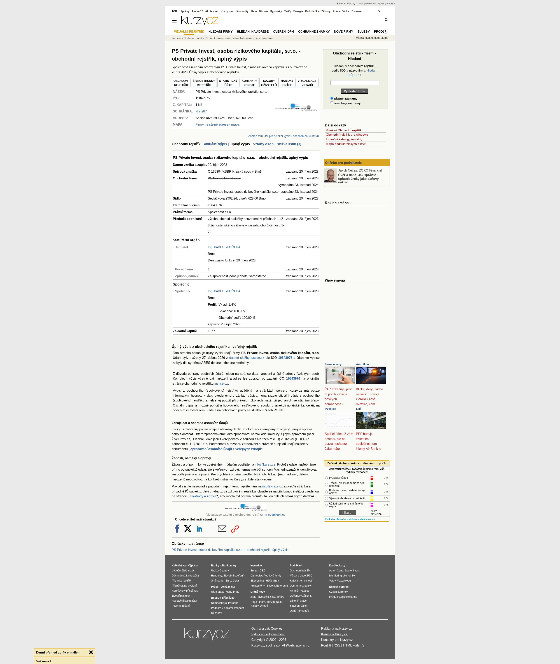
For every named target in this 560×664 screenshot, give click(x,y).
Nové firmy (343, 31)
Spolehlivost (352, 570)
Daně (293, 610)
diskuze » (354, 519)
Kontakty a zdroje (202, 496)
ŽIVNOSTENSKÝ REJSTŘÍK (204, 83)
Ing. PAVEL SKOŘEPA (224, 247)
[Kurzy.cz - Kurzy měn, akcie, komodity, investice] (199, 24)
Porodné (233, 602)
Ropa (253, 601)
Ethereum (282, 585)
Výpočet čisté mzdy (183, 570)
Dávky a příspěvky (222, 597)
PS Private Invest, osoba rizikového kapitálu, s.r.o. (231, 38)
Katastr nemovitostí (301, 580)
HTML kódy (351, 645)
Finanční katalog (300, 590)
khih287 (201, 111)
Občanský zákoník (301, 595)
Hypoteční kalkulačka (184, 600)
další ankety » (367, 519)
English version (338, 586)
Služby (363, 31)
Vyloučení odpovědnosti (268, 634)
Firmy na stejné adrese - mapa (217, 124)
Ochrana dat (260, 628)
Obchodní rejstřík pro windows (347, 134)
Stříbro (280, 596)
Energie (298, 11)
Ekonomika (257, 580)
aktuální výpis (215, 144)
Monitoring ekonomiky (342, 575)
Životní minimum (181, 595)
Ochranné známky (314, 31)
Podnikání (296, 565)
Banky (215, 565)
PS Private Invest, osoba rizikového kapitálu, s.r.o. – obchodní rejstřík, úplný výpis (230, 550)
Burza (253, 570)
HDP (268, 580)
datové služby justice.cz (246, 357)
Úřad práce (217, 591)
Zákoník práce (298, 600)
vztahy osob (263, 144)
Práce (336, 11)
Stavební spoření (233, 575)
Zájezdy (351, 3)
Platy (236, 591)
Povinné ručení (181, 605)
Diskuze (357, 11)
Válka (345, 11)
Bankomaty (229, 565)
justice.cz (221, 383)
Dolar (236, 580)
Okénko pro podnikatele (343, 163)
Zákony (326, 11)
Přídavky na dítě (181, 580)
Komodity (242, 11)
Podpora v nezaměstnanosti (227, 608)
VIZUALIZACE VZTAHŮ (307, 83)
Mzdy (229, 591)
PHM (262, 601)
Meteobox (370, 3)
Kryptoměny (257, 585)
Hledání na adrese (253, 31)
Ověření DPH (283, 31)
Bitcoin (263, 11)
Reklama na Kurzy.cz (336, 628)
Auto (332, 570)
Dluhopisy (256, 575)
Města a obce (298, 575)
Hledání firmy (220, 31)
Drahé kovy (257, 591)
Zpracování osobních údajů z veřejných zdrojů (225, 449)
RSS (337, 645)
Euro (228, 580)
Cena (340, 570)
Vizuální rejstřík (189, 31)
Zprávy (185, 11)
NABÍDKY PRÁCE (287, 83)
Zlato (254, 11)
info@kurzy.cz (265, 464)
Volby (332, 580)
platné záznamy (345, 98)
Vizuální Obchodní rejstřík (344, 130)
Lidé (358, 408)
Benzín (270, 601)
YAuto (360, 3)
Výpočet (193, 565)
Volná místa (228, 586)
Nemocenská (219, 602)
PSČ (310, 575)
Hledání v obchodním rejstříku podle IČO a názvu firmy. (354, 70)
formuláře (303, 610)
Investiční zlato (266, 596)
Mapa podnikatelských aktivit (346, 143)
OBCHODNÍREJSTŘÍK (181, 83)
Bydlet (381, 3)
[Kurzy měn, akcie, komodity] (207, 636)
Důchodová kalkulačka (185, 575)
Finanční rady (333, 364)
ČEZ (262, 570)
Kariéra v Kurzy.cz (334, 634)
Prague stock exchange (343, 596)
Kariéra (341, 3)
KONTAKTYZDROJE (249, 83)
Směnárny (217, 580)
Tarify (287, 11)
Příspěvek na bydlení (184, 585)
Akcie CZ (197, 11)
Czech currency (338, 591)
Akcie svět (212, 11)
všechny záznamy (347, 103)
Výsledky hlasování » (336, 519)
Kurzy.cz (176, 38)
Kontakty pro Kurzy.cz (337, 639)
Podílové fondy (272, 575)
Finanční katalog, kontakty (344, 139)
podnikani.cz (276, 514)
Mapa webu (344, 580)
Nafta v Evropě (259, 605)
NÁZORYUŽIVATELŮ (269, 83)
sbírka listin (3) (289, 144)
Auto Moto (362, 364)
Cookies (277, 628)
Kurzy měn (227, 11)
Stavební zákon (299, 605)
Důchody (216, 613)
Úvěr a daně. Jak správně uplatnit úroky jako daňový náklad (358, 178)
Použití (326, 645)
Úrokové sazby (220, 570)
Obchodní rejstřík (193, 38)
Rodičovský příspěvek (185, 590)
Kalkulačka (312, 11)
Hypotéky (276, 11)
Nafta (279, 601)
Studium (390, 3)
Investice (330, 408)
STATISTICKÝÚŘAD (228, 83)
